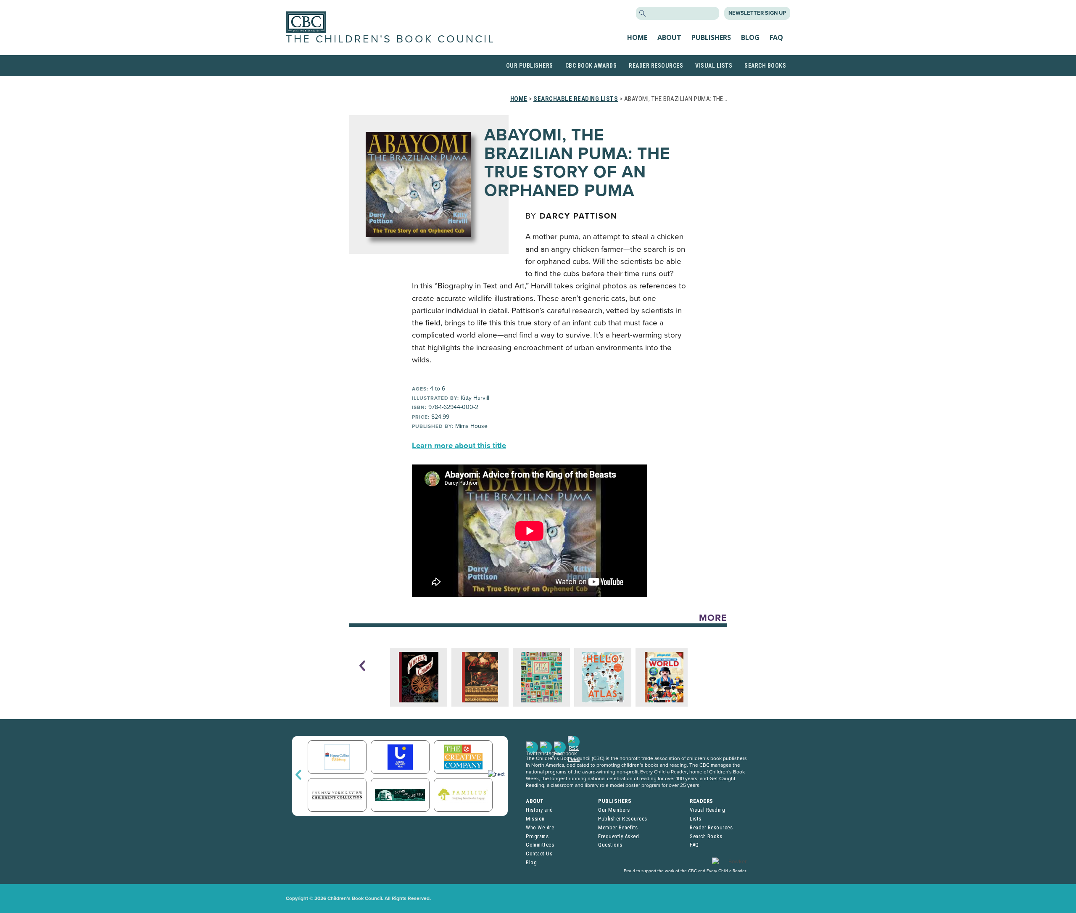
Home (637, 37)
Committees (540, 845)
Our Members (614, 810)
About (669, 37)
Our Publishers (529, 65)
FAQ (776, 37)
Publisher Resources (622, 818)
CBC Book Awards (591, 65)
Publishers (711, 37)
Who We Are (540, 827)
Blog (750, 37)
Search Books (765, 65)
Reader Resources (656, 65)
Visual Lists (713, 65)
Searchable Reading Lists (575, 99)
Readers (701, 801)
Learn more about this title (459, 445)
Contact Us (539, 853)
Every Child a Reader (663, 772)
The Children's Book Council (390, 39)
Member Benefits (618, 827)
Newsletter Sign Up (757, 13)
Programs (537, 836)
